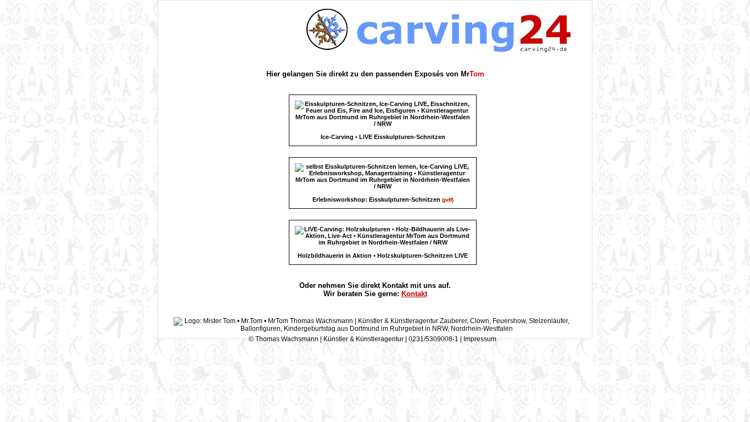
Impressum (479, 339)
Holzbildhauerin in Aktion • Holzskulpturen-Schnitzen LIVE (383, 255)
